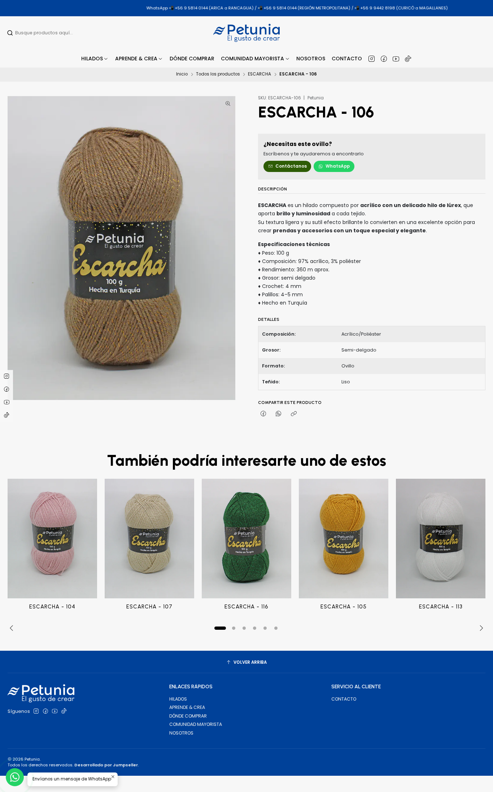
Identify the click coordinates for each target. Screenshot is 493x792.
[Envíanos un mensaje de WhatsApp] (15, 777)
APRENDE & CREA (187, 707)
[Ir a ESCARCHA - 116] (246, 538)
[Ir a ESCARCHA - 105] (343, 538)
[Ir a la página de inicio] (246, 33)
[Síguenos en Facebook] (384, 59)
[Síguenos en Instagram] (371, 59)
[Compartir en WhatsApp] (278, 414)
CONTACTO (343, 699)
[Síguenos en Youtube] (396, 59)
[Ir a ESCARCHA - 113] (440, 538)
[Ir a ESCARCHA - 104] (52, 538)
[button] (139, 59)
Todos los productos (218, 74)
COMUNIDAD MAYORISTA (195, 724)
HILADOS (178, 699)
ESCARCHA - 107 (149, 606)
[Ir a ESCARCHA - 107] (149, 538)
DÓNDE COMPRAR (188, 716)
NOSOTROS (181, 733)
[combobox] (53, 33)
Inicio (182, 74)
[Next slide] (480, 628)
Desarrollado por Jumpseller (106, 765)
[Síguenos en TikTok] (408, 59)
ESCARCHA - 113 (441, 606)
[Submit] (10, 33)
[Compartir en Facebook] (263, 414)
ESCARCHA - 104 (52, 606)
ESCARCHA (259, 74)
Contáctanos (291, 166)
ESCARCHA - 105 (343, 606)
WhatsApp (338, 166)
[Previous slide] (13, 628)
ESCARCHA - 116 (246, 606)
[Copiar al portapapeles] (294, 414)
